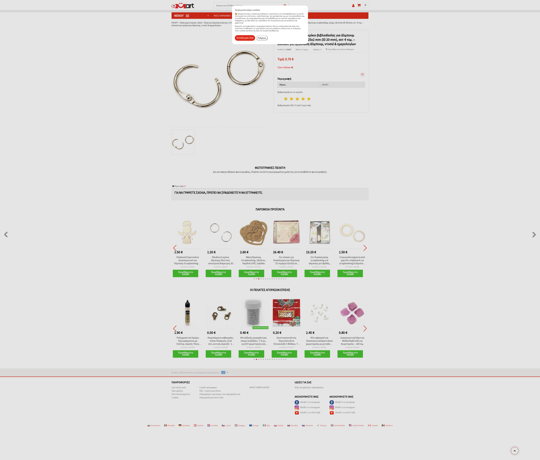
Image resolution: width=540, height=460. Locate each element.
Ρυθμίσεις (262, 38)
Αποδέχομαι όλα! (245, 38)
